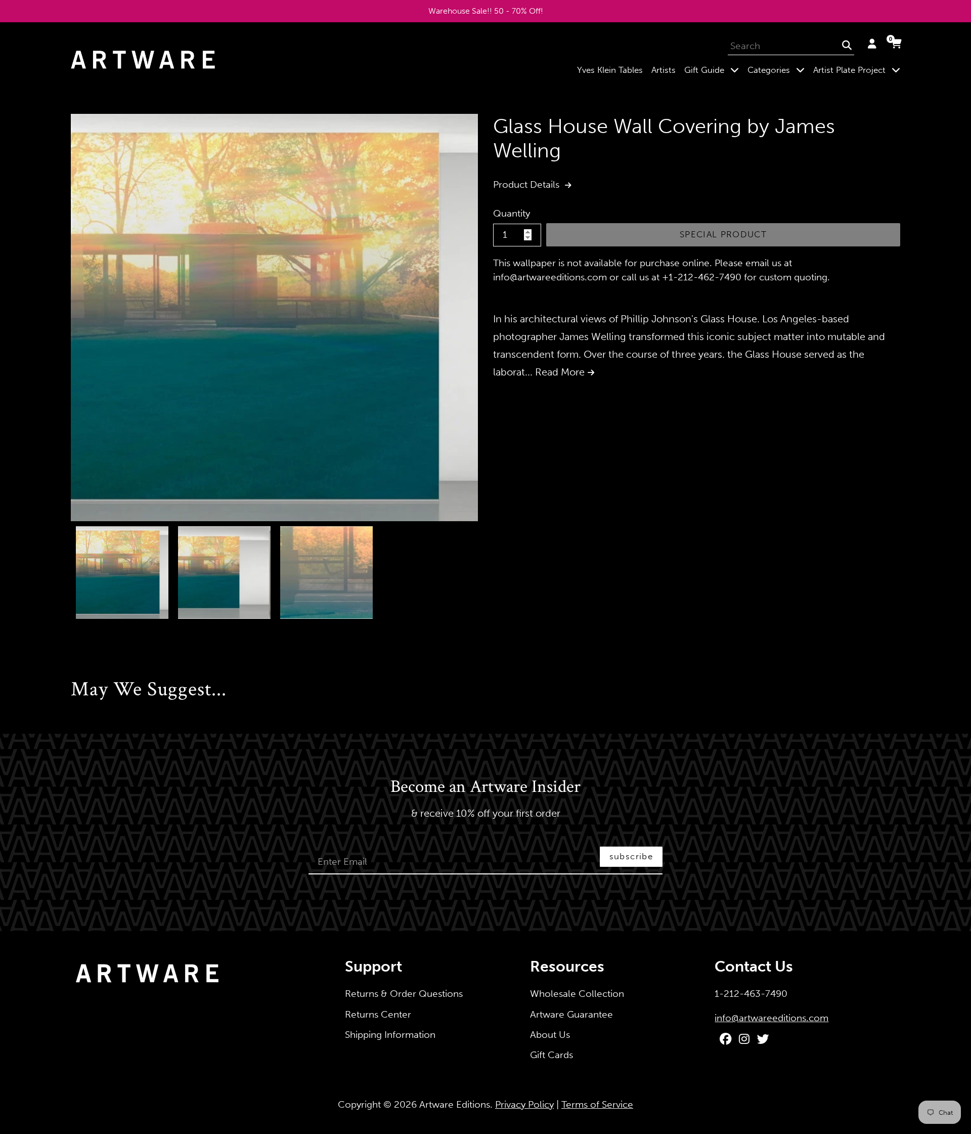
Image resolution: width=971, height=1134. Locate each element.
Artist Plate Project (858, 69)
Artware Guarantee (571, 1014)
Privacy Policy (524, 1104)
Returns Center (378, 1014)
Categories (778, 69)
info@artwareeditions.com (771, 1018)
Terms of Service (597, 1104)
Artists (663, 70)
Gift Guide (713, 69)
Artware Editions (454, 1104)
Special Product (723, 234)
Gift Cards (551, 1055)
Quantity (511, 213)
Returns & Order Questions (404, 993)
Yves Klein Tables (610, 70)
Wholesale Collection (577, 993)
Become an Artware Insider (485, 787)
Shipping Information (390, 1034)
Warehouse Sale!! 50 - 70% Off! (485, 11)
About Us (550, 1034)
